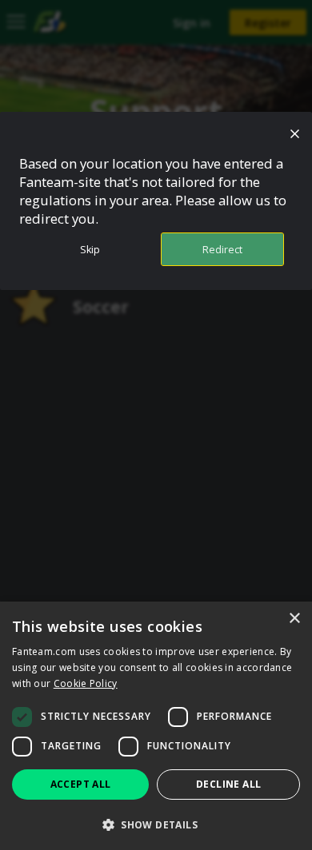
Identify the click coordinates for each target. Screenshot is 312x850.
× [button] (294, 619)
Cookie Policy (86, 683)
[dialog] (156, 726)
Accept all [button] (80, 784)
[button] (156, 824)
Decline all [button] (228, 784)
